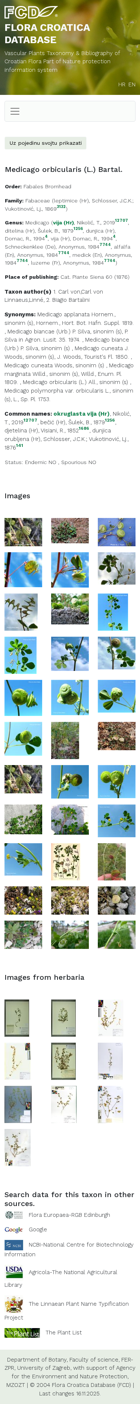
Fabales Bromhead (47, 186)
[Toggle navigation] (15, 111)
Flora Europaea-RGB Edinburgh (69, 1215)
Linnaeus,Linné (23, 300)
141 (19, 446)
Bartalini (79, 300)
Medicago (37, 223)
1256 (78, 229)
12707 (121, 221)
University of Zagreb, (44, 1368)
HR (121, 84)
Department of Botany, (37, 1359)
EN (132, 84)
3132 (61, 207)
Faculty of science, (94, 1359)
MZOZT (15, 1385)
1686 (84, 428)
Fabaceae (37, 201)
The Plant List (64, 1332)
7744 (105, 245)
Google (38, 1229)
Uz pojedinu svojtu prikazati (45, 143)
